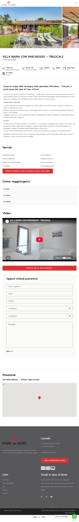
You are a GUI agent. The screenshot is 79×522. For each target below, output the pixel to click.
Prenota (5, 490)
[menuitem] (37, 517)
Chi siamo (6, 480)
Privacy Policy (17, 510)
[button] (4, 27)
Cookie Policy (8, 510)
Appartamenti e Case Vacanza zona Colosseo (55, 480)
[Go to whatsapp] (74, 516)
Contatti (5, 493)
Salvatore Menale (67, 510)
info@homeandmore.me (48, 452)
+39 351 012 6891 (48, 446)
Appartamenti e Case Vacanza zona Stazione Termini (57, 483)
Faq (4, 486)
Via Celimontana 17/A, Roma (51, 443)
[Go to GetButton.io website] (74, 520)
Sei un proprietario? (9, 483)
